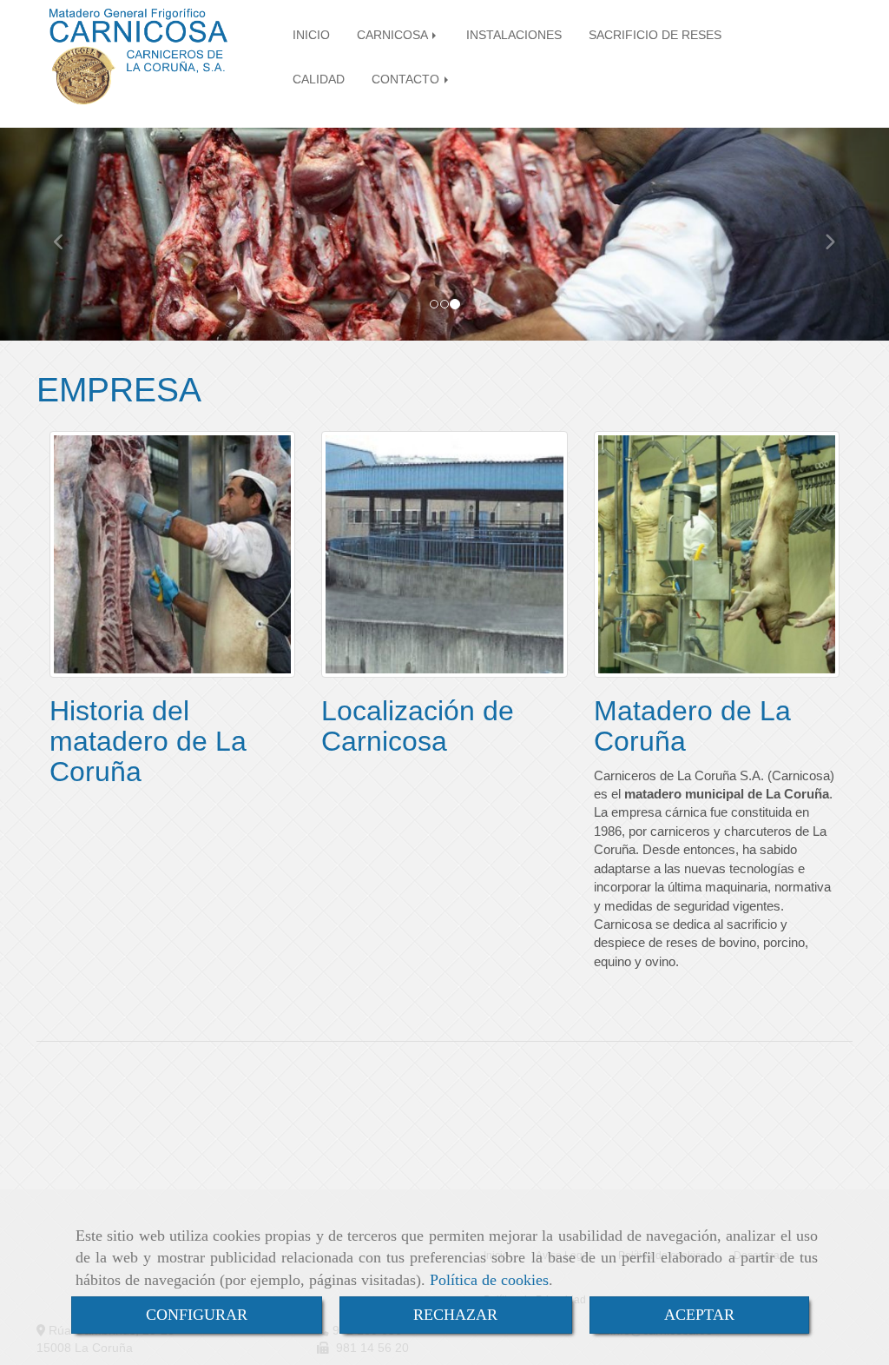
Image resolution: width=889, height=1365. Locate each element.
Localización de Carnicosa (417, 726)
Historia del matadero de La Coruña (148, 741)
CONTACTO (407, 79)
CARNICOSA (394, 35)
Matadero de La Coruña (692, 726)
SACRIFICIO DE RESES (655, 35)
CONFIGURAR (196, 1314)
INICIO (311, 35)
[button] (67, 234)
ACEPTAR (699, 1314)
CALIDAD (319, 79)
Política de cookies (489, 1280)
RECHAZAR (455, 1314)
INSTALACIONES (514, 35)
